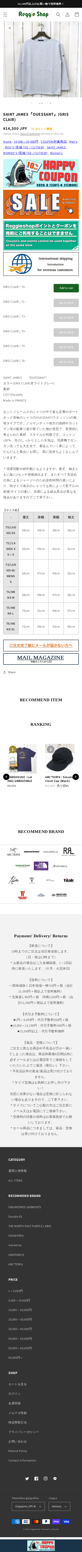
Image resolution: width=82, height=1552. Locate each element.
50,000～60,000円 (20, 1348)
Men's (73, 142)
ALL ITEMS (15, 1180)
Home (7, 142)
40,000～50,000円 (20, 1338)
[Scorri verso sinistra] (31, 103)
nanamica (15, 1245)
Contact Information (22, 1460)
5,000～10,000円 (19, 1300)
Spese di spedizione (30, 133)
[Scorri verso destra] (50, 103)
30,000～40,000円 (20, 1329)
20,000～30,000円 (20, 1319)
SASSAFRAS (16, 1235)
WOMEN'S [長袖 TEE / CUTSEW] (25, 153)
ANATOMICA (16, 1255)
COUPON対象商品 (54, 142)
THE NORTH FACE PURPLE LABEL (30, 1226)
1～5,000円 (15, 1291)
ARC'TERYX (15, 1264)
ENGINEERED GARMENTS (24, 1207)
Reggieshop (35, 1529)
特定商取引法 (17, 1422)
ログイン (14, 1394)
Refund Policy (17, 1451)
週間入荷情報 (17, 1171)
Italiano (56, 1506)
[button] (5, 14)
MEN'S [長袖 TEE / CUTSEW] (24, 147)
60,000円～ (15, 1357)
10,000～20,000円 (26, 142)
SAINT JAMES (56, 147)
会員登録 (14, 1403)
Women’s (56, 153)
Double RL (15, 1216)
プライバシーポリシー (23, 1432)
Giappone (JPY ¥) (25, 1506)
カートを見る (17, 1384)
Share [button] (12, 672)
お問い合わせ (17, 1441)
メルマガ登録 (17, 1413)
